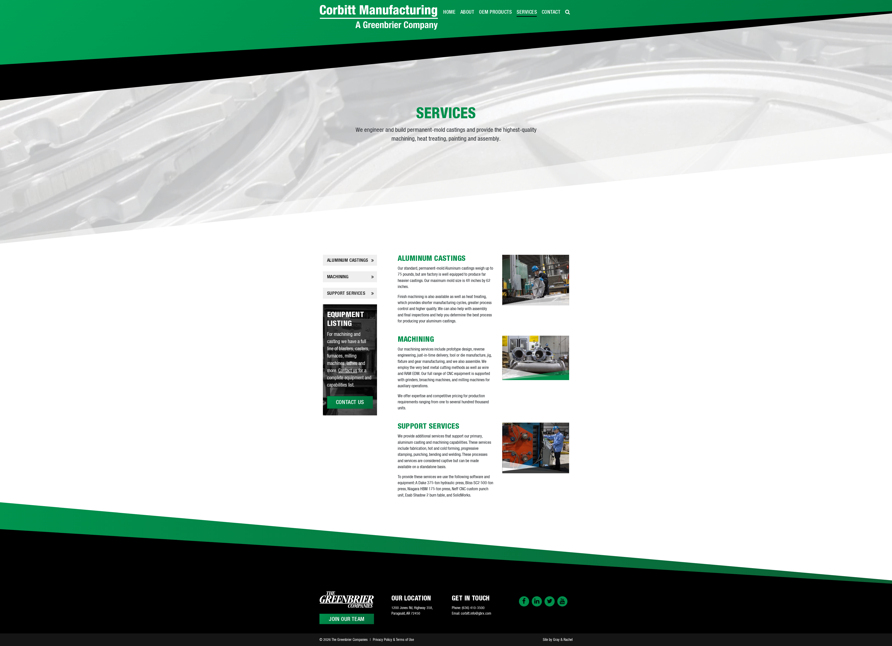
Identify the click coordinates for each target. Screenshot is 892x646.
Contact (551, 12)
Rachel (568, 640)
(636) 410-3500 (473, 608)
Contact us (347, 370)
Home (449, 12)
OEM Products (495, 12)
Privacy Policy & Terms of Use (393, 640)
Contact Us (350, 402)
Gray (556, 640)
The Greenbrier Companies (349, 640)
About (467, 12)
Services (527, 12)
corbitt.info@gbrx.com (476, 613)
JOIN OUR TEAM (346, 619)
